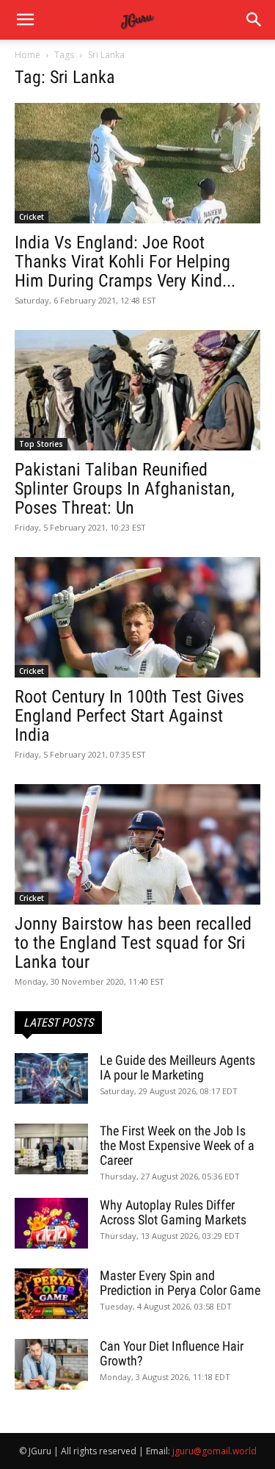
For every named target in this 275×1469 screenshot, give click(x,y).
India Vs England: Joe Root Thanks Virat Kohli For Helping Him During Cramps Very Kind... (125, 261)
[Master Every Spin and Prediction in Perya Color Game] (51, 1293)
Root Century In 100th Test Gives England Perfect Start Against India (129, 715)
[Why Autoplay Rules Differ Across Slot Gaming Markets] (51, 1223)
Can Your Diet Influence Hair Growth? (171, 1353)
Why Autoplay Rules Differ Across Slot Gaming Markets (173, 1212)
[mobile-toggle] (24, 20)
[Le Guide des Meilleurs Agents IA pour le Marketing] (51, 1078)
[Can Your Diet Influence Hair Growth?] (51, 1364)
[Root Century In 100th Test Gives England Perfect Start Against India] (137, 617)
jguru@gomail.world (214, 1451)
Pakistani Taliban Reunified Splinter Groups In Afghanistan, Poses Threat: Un (125, 488)
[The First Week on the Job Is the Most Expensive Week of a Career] (51, 1149)
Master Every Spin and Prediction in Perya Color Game (180, 1283)
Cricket (31, 217)
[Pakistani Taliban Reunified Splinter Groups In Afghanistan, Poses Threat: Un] (137, 390)
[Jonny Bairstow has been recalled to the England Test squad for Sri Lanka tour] (137, 844)
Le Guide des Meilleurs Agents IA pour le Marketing (177, 1067)
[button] (254, 20)
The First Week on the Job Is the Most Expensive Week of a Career (177, 1145)
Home (27, 55)
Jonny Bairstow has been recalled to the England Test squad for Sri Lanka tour (133, 942)
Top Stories (41, 444)
